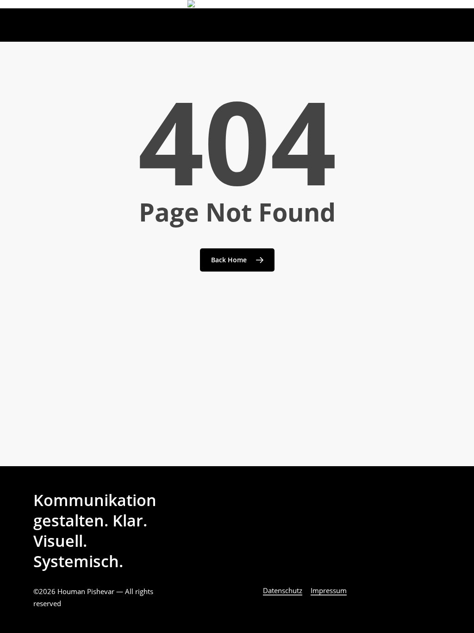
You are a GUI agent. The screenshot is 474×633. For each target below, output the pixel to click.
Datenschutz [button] (282, 590)
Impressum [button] (329, 590)
